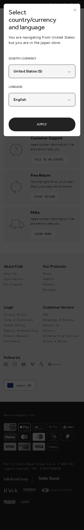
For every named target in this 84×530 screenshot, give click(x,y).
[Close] (73, 11)
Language (15, 87)
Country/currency (22, 58)
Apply (42, 124)
